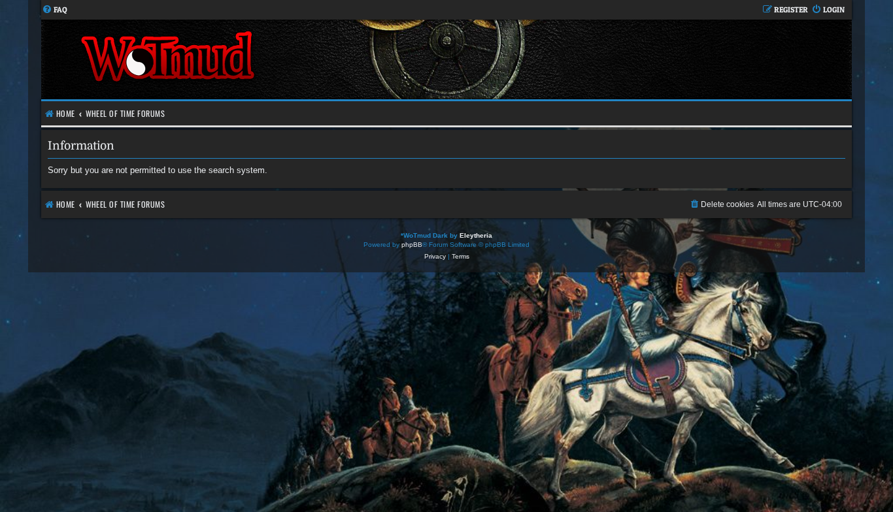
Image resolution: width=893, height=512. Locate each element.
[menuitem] (54, 10)
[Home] (243, 59)
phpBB (411, 244)
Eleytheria (476, 235)
